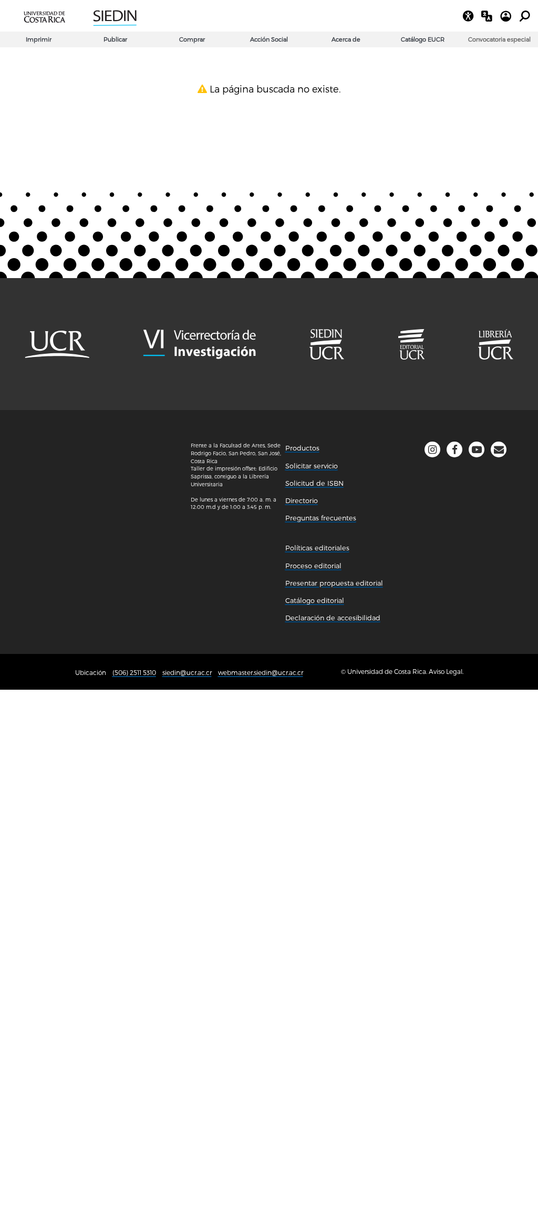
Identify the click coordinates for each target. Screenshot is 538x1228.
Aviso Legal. (446, 671)
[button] (498, 449)
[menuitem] (499, 39)
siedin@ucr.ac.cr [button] (187, 672)
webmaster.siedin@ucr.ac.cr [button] (260, 672)
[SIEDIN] (177, 16)
